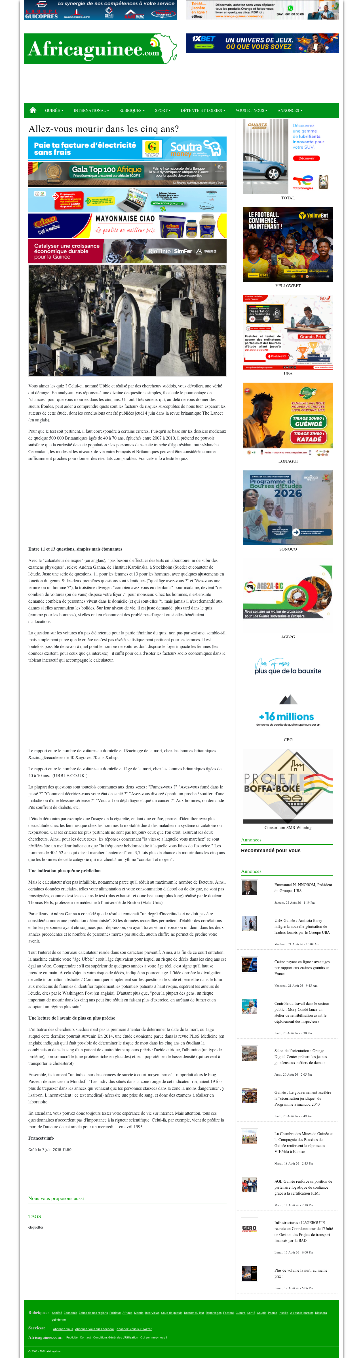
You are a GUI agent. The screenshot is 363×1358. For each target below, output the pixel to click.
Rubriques (130, 110)
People (272, 1312)
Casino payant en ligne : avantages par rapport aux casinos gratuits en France (302, 967)
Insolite (283, 1312)
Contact (85, 1337)
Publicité (72, 1337)
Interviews (152, 1312)
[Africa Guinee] (100, 48)
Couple (261, 1312)
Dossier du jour (194, 1312)
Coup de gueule (171, 1312)
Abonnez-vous (63, 1329)
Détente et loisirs (201, 110)
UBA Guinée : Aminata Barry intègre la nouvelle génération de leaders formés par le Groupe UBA (302, 926)
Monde (138, 1312)
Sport (161, 110)
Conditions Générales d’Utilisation (115, 1337)
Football (228, 1312)
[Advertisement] (181, 85)
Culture (241, 1312)
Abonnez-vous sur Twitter (134, 1329)
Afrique (127, 1312)
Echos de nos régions (93, 1312)
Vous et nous (250, 110)
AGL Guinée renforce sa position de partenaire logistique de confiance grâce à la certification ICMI (303, 1187)
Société (57, 1312)
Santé (251, 1312)
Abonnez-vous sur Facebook (94, 1329)
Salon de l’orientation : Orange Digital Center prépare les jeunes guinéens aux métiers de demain (301, 1056)
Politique (115, 1312)
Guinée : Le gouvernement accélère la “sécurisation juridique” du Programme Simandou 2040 (303, 1098)
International (90, 110)
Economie (70, 1312)
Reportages (213, 1312)
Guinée (52, 110)
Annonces (288, 110)
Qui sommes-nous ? (153, 1337)
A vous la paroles (301, 1312)
